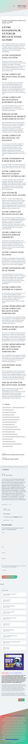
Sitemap (2, 584)
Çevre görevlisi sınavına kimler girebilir (10, 434)
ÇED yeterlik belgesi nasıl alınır (18, 407)
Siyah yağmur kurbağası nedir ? (9, 629)
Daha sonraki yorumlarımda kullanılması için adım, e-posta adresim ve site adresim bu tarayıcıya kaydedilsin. (14, 566)
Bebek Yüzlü (22, 6)
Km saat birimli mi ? (6, 623)
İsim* (3, 546)
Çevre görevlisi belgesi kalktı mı (8, 424)
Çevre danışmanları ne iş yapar (8, 414)
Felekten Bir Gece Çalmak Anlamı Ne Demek (13, 454)
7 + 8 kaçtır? (4, 570)
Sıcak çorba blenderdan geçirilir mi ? (10, 594)
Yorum (3, 532)
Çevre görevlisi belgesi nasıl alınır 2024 (10, 426)
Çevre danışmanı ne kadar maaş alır (9, 412)
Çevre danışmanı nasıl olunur (8, 409)
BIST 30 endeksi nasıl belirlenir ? (9, 605)
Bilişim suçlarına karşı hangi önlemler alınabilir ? (12, 641)
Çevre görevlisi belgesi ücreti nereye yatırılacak (11, 429)
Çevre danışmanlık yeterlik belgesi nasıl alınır (11, 417)
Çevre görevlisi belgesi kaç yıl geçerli (9, 422)
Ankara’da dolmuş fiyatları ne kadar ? (10, 617)
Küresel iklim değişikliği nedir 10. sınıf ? (10, 635)
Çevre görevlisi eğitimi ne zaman (9, 431)
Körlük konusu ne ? (6, 647)
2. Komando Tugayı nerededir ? (9, 611)
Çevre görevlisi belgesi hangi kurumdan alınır (11, 419)
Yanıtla (10, 504)
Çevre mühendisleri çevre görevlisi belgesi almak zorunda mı (14, 436)
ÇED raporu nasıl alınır (7, 407)
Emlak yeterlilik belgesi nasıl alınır (9, 441)
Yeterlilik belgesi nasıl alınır (8, 446)
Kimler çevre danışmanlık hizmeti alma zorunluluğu (12, 443)
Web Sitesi (4, 558)
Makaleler (7, 404)
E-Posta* (3, 552)
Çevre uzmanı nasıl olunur (7, 439)
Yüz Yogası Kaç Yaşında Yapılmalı (10, 459)
